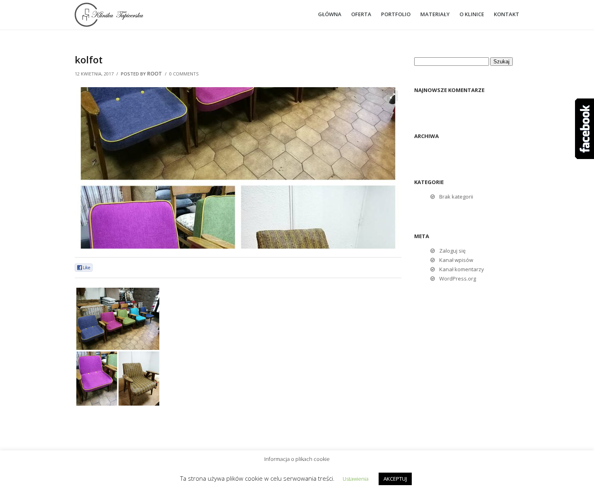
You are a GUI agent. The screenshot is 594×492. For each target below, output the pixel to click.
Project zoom (392, 95)
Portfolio (396, 14)
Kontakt (506, 14)
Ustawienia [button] (356, 478)
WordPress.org (457, 278)
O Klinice (471, 14)
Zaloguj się (452, 250)
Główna (329, 14)
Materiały (435, 14)
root (154, 73)
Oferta (361, 14)
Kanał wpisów (456, 260)
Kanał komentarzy (461, 269)
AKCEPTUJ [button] (395, 478)
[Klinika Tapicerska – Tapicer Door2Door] (125, 15)
